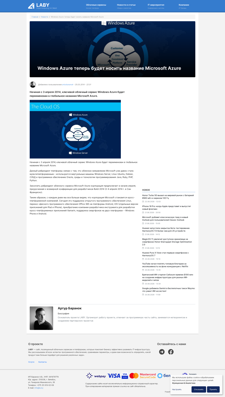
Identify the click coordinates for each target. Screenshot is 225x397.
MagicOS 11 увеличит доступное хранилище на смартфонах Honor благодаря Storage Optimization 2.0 (167, 242)
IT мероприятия (156, 6)
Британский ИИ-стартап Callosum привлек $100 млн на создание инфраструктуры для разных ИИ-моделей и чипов (167, 277)
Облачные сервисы (96, 6)
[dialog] (196, 384)
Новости (44, 17)
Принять (213, 389)
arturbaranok (67, 84)
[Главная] (31, 5)
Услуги (31, 362)
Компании (184, 6)
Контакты (42, 362)
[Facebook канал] (171, 350)
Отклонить (199, 389)
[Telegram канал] (162, 350)
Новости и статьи (126, 6)
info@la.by (38, 388)
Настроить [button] (177, 389)
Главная (35, 17)
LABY (42, 5)
